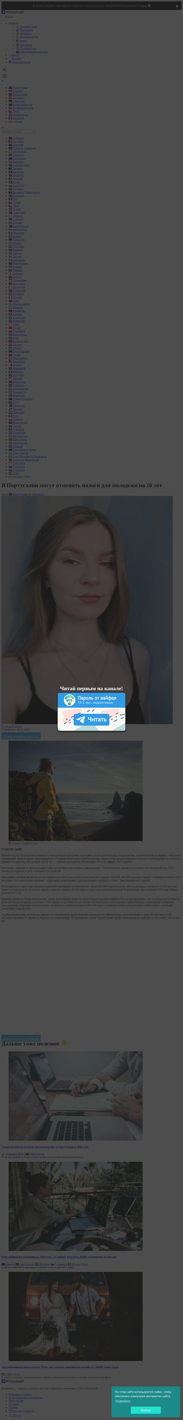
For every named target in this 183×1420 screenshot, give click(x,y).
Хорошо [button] (146, 1410)
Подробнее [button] (122, 1401)
